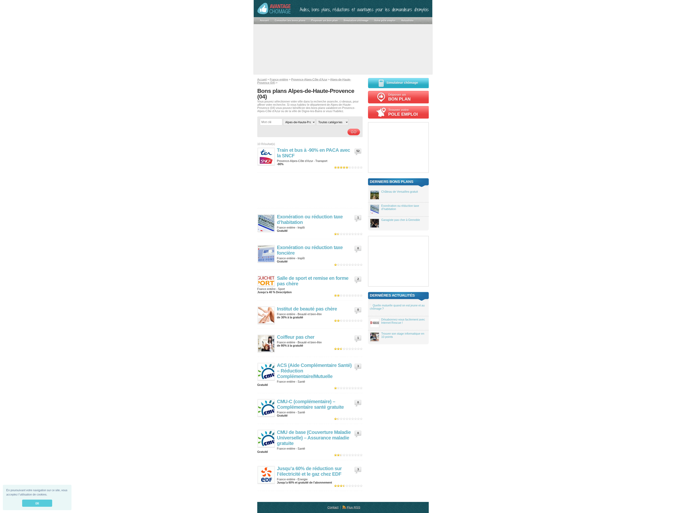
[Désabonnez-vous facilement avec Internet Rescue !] (374, 326)
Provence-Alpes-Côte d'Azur (309, 79)
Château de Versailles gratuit (399, 191)
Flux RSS (353, 507)
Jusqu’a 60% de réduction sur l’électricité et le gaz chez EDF (309, 471)
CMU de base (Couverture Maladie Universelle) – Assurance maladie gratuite (314, 438)
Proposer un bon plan (324, 20)
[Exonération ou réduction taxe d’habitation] (266, 223)
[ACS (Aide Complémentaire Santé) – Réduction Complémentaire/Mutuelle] (266, 372)
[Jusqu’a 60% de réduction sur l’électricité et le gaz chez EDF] (266, 475)
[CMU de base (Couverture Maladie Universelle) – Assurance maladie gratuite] (266, 438)
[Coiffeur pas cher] (266, 343)
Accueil (264, 20)
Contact (333, 507)
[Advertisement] (343, 49)
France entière (279, 79)
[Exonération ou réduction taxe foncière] (266, 254)
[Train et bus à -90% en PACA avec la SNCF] (266, 156)
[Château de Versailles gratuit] (374, 198)
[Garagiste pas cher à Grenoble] (374, 226)
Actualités (407, 20)
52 (358, 150)
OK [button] (37, 503)
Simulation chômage (356, 20)
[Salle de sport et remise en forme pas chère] (266, 281)
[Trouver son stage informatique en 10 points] (374, 340)
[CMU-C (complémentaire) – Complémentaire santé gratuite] (266, 408)
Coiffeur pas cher (295, 337)
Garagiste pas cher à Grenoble (400, 219)
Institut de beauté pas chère (307, 309)
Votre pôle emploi (385, 20)
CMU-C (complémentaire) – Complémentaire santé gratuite (310, 404)
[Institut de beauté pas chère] (266, 315)
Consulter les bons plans (290, 20)
